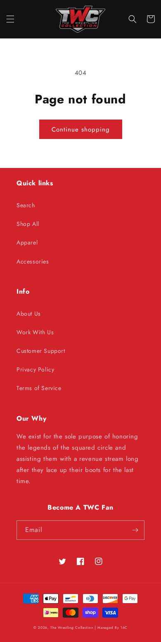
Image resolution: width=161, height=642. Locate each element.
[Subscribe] (135, 530)
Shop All (28, 224)
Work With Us (35, 332)
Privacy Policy (35, 369)
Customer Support (41, 351)
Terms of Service (39, 388)
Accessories (33, 261)
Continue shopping (81, 129)
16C (124, 627)
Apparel (27, 242)
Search (26, 205)
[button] (10, 19)
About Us (29, 313)
